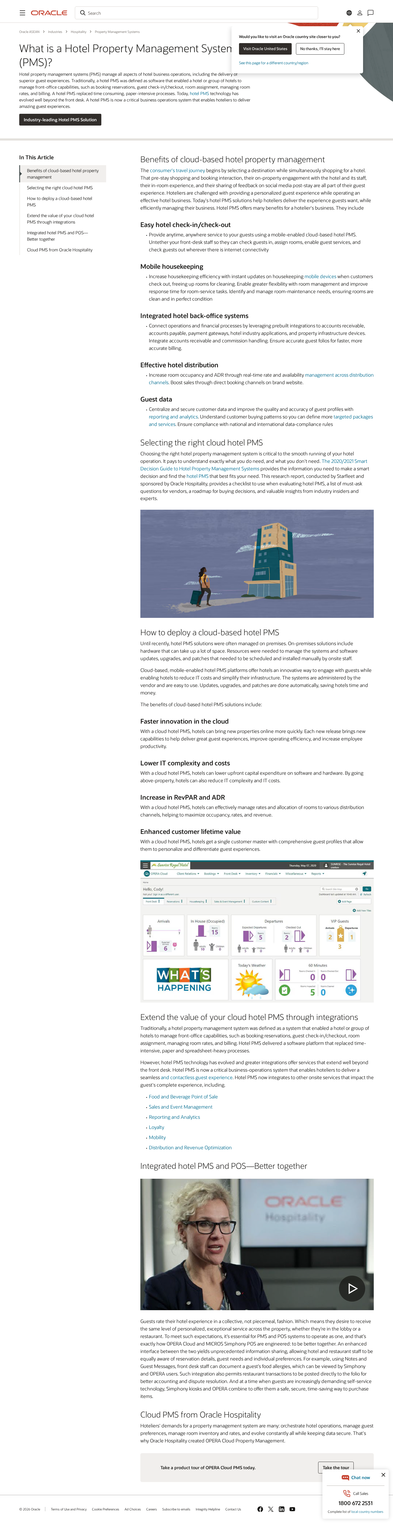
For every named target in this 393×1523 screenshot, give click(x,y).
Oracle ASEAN (29, 31)
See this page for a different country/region (273, 62)
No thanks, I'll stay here (320, 48)
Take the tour (336, 1467)
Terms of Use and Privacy (69, 1509)
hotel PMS (199, 93)
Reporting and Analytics (174, 1117)
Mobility (157, 1137)
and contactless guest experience (197, 1077)
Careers (151, 1509)
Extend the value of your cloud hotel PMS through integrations (60, 219)
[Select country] (349, 13)
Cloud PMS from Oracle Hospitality (60, 249)
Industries (55, 31)
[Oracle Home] (49, 12)
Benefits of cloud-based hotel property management (63, 174)
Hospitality (78, 31)
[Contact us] (370, 13)
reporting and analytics (173, 416)
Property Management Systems (117, 31)
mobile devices (320, 276)
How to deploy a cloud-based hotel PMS (59, 201)
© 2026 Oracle (29, 1509)
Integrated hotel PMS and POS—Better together (57, 236)
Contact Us (233, 1509)
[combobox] (196, 12)
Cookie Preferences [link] (105, 1509)
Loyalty (156, 1127)
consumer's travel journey (177, 170)
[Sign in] (360, 13)
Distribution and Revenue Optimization (190, 1147)
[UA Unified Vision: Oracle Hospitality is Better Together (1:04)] (257, 1244)
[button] (22, 13)
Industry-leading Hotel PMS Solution (60, 119)
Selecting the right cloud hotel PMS (60, 187)
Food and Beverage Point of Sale (183, 1096)
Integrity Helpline (208, 1509)
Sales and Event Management (181, 1106)
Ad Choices (133, 1509)
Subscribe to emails (176, 1509)
